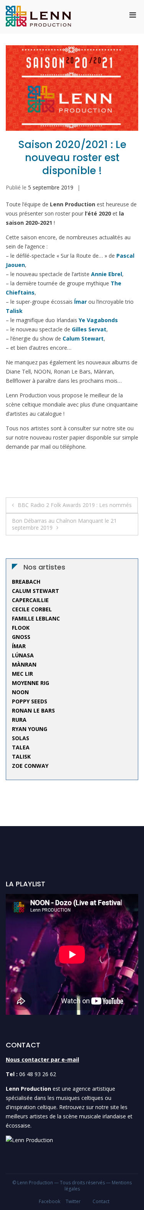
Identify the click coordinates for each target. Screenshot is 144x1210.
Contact (101, 1201)
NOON (20, 692)
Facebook (49, 1201)
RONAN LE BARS (33, 710)
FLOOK (21, 627)
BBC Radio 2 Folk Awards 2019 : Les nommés (75, 505)
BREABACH (26, 581)
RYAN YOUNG (29, 729)
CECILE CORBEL (32, 609)
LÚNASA (23, 655)
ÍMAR (19, 646)
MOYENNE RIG (30, 682)
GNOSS (21, 636)
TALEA (21, 747)
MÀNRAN (24, 664)
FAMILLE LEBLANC (36, 618)
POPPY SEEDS (29, 701)
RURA (19, 719)
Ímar (80, 301)
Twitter (73, 1201)
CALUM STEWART (35, 590)
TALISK (21, 756)
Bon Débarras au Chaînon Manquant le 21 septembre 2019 (64, 524)
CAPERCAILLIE (30, 600)
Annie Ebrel (106, 274)
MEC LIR (22, 673)
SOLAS (20, 738)
